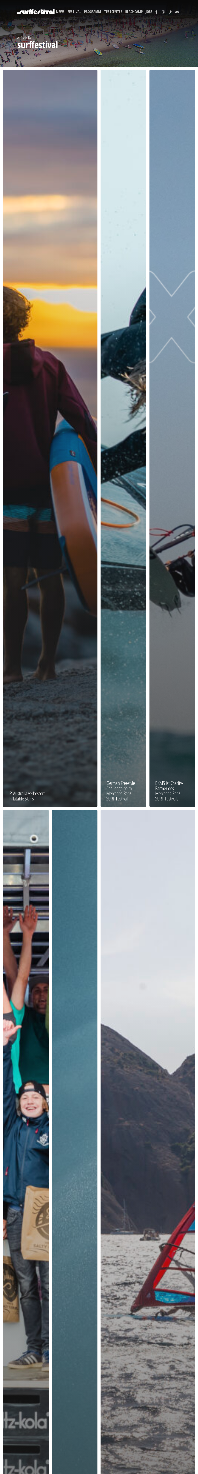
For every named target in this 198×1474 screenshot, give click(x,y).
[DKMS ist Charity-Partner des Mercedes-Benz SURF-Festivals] (172, 438)
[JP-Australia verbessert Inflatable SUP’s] (50, 438)
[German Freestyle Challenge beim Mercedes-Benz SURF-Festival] (123, 438)
